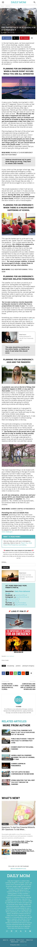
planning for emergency (28, 665)
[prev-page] (3, 789)
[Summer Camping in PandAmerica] (6, 766)
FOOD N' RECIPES (19, 853)
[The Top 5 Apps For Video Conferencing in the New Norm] (6, 774)
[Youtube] (30, 931)
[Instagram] (11, 931)
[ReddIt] (23, 673)
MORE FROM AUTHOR (16, 725)
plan (31, 319)
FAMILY (5, 751)
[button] (34, 2)
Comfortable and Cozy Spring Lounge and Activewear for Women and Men (27, 686)
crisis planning (10, 665)
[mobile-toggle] (3, 2)
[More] (32, 38)
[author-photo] (18, 704)
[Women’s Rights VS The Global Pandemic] (6, 749)
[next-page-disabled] (5, 789)
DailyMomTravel (12, 599)
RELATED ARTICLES (14, 721)
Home (2, 6)
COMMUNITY (7, 759)
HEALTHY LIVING (6, 742)
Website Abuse (14, 942)
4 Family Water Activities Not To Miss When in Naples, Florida (10, 686)
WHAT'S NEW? (11, 798)
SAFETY (8, 24)
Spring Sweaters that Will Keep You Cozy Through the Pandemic (23, 782)
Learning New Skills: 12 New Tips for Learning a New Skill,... (22, 842)
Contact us (23, 942)
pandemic (18, 665)
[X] (7, 673)
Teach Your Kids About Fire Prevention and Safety (17, 544)
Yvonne (4, 32)
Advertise (12, 940)
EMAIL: (4, 562)
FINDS (4, 784)
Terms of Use (29, 940)
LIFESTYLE (8, 6)
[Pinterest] (11, 673)
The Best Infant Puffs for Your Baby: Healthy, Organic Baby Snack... (23, 850)
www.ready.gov (7, 532)
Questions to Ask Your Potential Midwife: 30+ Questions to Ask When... (18, 828)
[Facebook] (3, 673)
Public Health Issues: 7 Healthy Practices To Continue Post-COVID (22, 741)
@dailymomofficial (18, 868)
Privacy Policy (20, 940)
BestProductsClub (13, 601)
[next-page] (5, 858)
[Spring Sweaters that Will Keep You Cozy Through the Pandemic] (6, 782)
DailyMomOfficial (21, 595)
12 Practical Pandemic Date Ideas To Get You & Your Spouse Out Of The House (23, 732)
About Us (5, 940)
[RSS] (21, 931)
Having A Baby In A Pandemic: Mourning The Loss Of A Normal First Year (23, 757)
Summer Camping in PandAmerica (23, 509)
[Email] (27, 673)
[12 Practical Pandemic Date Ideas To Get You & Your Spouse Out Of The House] (6, 732)
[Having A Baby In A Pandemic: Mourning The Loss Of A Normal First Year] (6, 757)
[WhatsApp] (15, 673)
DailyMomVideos (20, 603)
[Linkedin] (19, 673)
